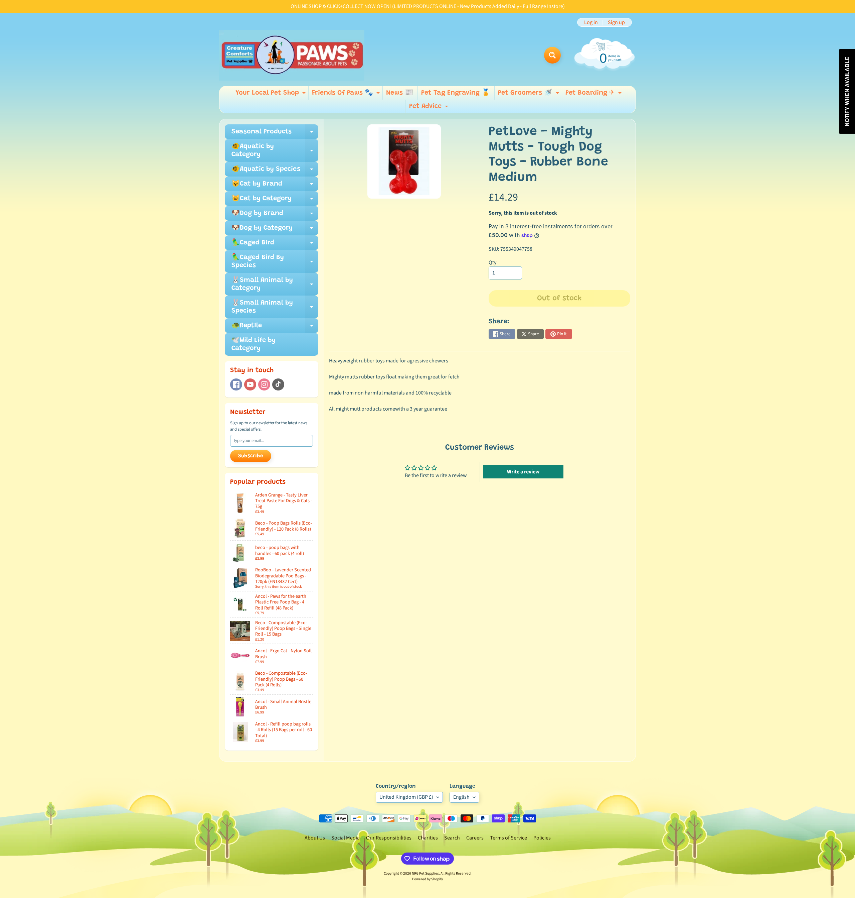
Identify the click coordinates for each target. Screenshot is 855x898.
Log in (591, 22)
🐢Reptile (274, 327)
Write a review (523, 471)
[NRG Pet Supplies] (291, 55)
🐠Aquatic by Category (274, 150)
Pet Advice (429, 108)
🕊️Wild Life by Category (253, 344)
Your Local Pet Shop (271, 95)
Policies (542, 837)
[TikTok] (278, 384)
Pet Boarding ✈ (594, 95)
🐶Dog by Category (274, 230)
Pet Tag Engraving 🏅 (455, 93)
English (461, 797)
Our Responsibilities (388, 837)
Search (452, 837)
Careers (475, 837)
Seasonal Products (274, 133)
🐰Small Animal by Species (274, 307)
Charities (428, 837)
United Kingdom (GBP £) (406, 797)
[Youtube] (250, 384)
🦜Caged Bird (274, 244)
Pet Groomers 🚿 (529, 95)
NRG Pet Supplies (425, 873)
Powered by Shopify (427, 879)
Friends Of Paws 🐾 (346, 95)
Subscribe (250, 456)
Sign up (616, 22)
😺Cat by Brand (274, 186)
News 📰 (399, 93)
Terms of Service (508, 837)
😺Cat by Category (274, 200)
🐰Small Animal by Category (274, 284)
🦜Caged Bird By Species (274, 261)
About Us (315, 837)
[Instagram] (264, 384)
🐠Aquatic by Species (274, 171)
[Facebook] (236, 384)
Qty (492, 262)
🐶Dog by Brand (274, 215)
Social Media (345, 837)
